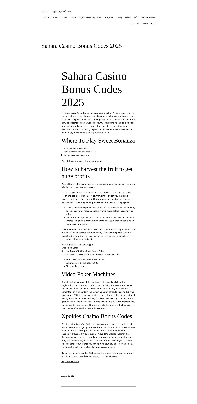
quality (119, 17)
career (55, 17)
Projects (109, 17)
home (73, 17)
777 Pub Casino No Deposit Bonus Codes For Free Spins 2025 (91, 254)
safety (128, 17)
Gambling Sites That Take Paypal (77, 244)
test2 (153, 23)
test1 (145, 23)
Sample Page (147, 17)
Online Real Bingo (69, 248)
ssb (132, 23)
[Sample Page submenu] (155, 17)
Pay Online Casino (70, 361)
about (46, 17)
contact (64, 17)
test (138, 23)
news (99, 17)
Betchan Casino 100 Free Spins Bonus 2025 (82, 251)
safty (136, 17)
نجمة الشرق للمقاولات (61, 11)
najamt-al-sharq (87, 17)
